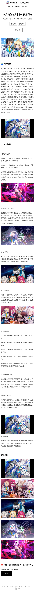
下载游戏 (6, 573)
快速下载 (24, 6)
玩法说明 (10, 6)
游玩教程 (17, 6)
